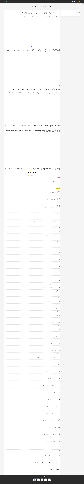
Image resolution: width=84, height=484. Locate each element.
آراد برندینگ (72, 1)
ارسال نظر (58, 188)
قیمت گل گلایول (78, 12)
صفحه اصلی (75, 1)
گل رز (53, 168)
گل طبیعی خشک (53, 84)
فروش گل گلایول (78, 15)
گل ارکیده (48, 12)
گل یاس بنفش (51, 87)
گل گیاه (32, 46)
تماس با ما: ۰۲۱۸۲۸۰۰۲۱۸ (43, 476)
